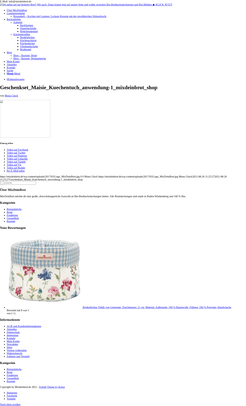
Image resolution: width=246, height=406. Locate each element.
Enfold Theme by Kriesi (52, 387)
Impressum (12, 335)
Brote (10, 212)
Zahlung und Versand (18, 356)
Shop (9, 347)
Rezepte (11, 221)
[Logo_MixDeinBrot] (86, 4)
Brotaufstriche (14, 209)
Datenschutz (13, 332)
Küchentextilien (21, 34)
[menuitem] (126, 10)
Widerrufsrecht (14, 353)
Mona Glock (11, 95)
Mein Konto (13, 341)
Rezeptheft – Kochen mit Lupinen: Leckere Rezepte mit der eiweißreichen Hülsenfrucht (59, 16)
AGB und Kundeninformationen (24, 326)
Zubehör (17, 22)
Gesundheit (13, 218)
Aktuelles (12, 329)
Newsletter (12, 344)
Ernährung (12, 215)
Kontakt (11, 338)
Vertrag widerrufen (17, 350)
